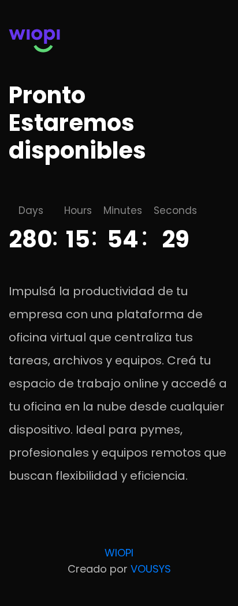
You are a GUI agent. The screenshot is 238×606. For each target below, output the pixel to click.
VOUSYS (151, 569)
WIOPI (119, 552)
